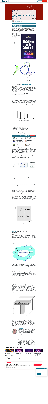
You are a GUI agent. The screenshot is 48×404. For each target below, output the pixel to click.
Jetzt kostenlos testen (38, 364)
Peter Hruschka (16, 21)
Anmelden (39, 1)
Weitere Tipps (14, 231)
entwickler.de (5, 1)
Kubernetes (36, 3)
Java (12, 3)
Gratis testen (44, 1)
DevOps (16, 3)
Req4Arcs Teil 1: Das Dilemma (26, 84)
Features (24, 1)
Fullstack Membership (18, 1)
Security (41, 3)
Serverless (31, 3)
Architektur (21, 3)
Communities (30, 1)
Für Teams (12, 1)
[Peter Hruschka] (13, 21)
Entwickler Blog (7, 3)
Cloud (26, 3)
